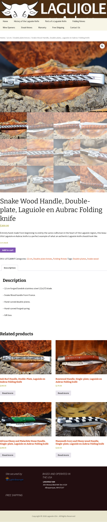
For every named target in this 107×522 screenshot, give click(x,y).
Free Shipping (58, 27)
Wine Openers (9, 27)
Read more (7, 393)
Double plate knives (21, 37)
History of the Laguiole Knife (26, 21)
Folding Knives (78, 21)
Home (5, 21)
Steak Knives (26, 27)
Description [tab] (10, 267)
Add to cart (7, 250)
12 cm (9, 37)
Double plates (79, 258)
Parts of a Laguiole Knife (55, 21)
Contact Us (75, 27)
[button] (102, 46)
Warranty (42, 27)
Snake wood (93, 258)
